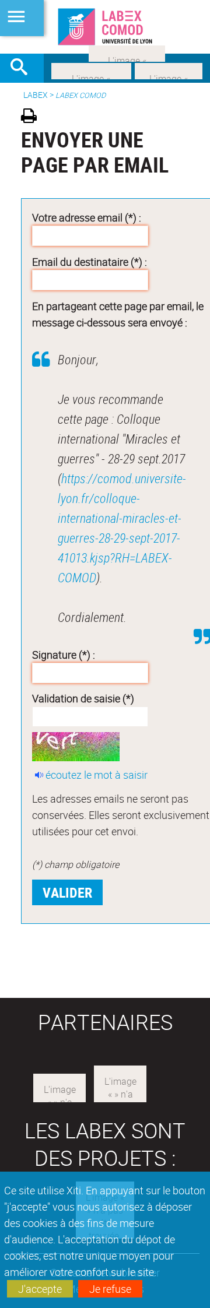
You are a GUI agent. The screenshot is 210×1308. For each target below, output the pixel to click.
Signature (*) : (63, 655)
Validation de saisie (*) (83, 698)
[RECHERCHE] (23, 68)
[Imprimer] (33, 117)
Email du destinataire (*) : (89, 262)
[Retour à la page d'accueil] (105, 27)
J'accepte (40, 1289)
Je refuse (110, 1289)
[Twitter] (168, 70)
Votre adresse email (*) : (86, 217)
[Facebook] (91, 70)
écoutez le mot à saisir (97, 775)
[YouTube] (127, 52)
